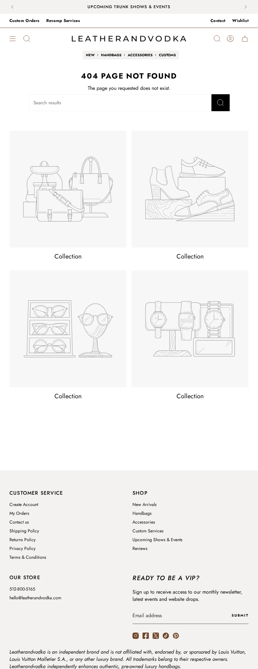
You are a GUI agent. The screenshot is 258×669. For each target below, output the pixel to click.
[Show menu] (12, 38)
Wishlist (240, 21)
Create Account (23, 504)
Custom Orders (24, 21)
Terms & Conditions (27, 557)
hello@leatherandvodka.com (35, 598)
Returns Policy (22, 539)
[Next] (246, 7)
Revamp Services (63, 21)
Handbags (142, 513)
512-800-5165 (22, 589)
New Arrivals (144, 504)
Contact (217, 21)
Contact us (19, 522)
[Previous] (12, 7)
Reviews (140, 548)
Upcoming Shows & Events (157, 539)
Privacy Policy (22, 548)
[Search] (220, 102)
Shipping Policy (24, 531)
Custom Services (148, 531)
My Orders (19, 513)
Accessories (143, 522)
